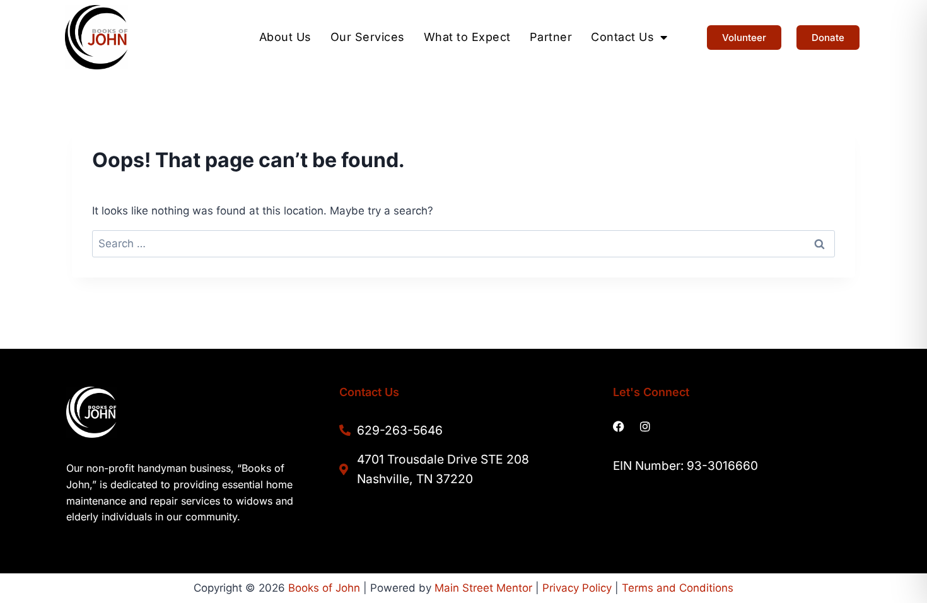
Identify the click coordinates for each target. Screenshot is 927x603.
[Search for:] (463, 243)
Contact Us (622, 37)
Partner (551, 37)
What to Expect (467, 37)
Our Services (367, 37)
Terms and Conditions (677, 588)
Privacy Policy (577, 588)
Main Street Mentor (483, 588)
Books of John (324, 588)
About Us (285, 37)
